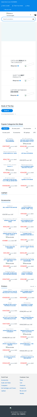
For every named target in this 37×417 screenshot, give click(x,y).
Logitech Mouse (27, 206)
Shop (28, 5)
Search (33, 19)
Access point (16, 128)
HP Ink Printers (27, 302)
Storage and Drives (12, 152)
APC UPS (24, 138)
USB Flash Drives (12, 219)
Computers (4, 385)
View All (32, 286)
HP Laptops (10, 138)
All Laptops (27, 132)
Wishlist (22, 393)
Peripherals (7, 271)
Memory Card (7, 151)
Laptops (13, 178)
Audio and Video (7, 164)
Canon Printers (27, 316)
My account (8, 9)
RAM (22, 164)
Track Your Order (18, 5)
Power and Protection (27, 139)
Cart (21, 382)
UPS (27, 151)
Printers (10, 289)
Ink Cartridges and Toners (8, 388)
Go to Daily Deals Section (7, 114)
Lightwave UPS (27, 178)
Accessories (27, 128)
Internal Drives (24, 245)
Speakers (14, 164)
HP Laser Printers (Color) (10, 316)
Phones (13, 271)
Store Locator (6, 5)
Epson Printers (25, 289)
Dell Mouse (10, 206)
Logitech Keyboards (27, 271)
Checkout (22, 385)
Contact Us (23, 388)
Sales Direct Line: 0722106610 (9, 2)
